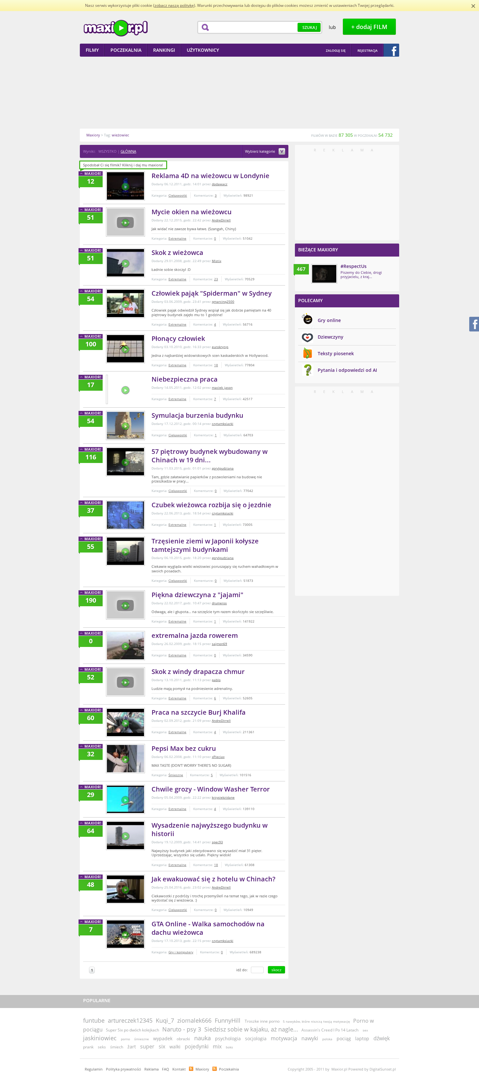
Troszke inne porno (262, 1021)
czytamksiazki (222, 423)
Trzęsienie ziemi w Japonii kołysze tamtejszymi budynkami (205, 545)
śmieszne (141, 1039)
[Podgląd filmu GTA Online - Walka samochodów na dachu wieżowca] (125, 934)
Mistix (216, 261)
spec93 (217, 842)
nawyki (309, 1038)
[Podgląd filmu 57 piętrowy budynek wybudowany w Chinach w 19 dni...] (125, 461)
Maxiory (202, 1069)
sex (365, 1030)
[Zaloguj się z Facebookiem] (391, 50)
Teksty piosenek (336, 353)
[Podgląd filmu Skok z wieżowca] (125, 262)
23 (216, 279)
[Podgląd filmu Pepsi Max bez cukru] (125, 758)
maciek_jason (222, 387)
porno (125, 1039)
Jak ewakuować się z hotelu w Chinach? (213, 879)
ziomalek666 (194, 1020)
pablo (216, 680)
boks (229, 1047)
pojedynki (197, 1046)
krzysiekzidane (223, 797)
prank (88, 1047)
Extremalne (177, 238)
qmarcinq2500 (223, 301)
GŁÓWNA (128, 151)
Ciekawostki (177, 195)
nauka (202, 1038)
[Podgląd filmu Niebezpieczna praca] (107, 389)
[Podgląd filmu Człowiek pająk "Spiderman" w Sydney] (125, 303)
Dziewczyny (330, 337)
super (147, 1046)
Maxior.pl (115, 28)
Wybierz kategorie (260, 151)
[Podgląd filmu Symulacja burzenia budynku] (125, 425)
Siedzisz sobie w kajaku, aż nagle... (251, 1029)
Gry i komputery (180, 952)
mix (217, 1046)
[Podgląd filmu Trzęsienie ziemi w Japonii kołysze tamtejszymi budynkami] (125, 551)
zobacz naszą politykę (174, 5)
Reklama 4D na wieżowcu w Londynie (210, 175)
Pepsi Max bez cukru (184, 748)
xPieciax (218, 756)
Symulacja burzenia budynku (197, 415)
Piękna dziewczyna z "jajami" (197, 594)
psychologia (228, 1038)
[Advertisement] (239, 92)
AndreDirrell (221, 220)
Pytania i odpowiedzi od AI (347, 370)
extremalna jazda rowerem (195, 635)
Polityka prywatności (123, 1069)
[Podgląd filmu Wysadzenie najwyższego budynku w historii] (125, 835)
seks (102, 1047)
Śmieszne (175, 775)
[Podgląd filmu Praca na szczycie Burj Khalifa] (125, 722)
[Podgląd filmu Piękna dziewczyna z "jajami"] (125, 605)
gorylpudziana (223, 468)
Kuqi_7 (165, 1020)
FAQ (165, 1069)
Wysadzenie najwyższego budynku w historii (210, 829)
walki (175, 1047)
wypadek (162, 1038)
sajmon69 (219, 643)
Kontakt (179, 1069)
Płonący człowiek (178, 338)
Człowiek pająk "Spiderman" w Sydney (212, 293)
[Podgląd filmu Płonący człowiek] (125, 348)
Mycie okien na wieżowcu (192, 211)
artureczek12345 (130, 1020)
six (162, 1046)
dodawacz (219, 184)
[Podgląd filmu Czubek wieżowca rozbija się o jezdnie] (125, 515)
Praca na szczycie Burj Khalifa (199, 712)
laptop (362, 1038)
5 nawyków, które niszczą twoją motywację (316, 1021)
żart (131, 1047)
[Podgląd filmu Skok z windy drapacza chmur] (125, 681)
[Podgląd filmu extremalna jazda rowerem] (125, 645)
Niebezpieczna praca (185, 379)
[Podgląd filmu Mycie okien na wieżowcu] (125, 222)
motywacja (284, 1038)
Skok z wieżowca (177, 252)
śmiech (116, 1047)
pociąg (344, 1038)
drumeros (219, 603)
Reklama (151, 1069)
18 (216, 365)
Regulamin (94, 1069)
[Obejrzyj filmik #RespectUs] (324, 274)
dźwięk (381, 1038)
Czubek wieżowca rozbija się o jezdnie (211, 504)
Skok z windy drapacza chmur (198, 671)
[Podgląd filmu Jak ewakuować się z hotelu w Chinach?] (125, 889)
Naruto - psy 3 (181, 1029)
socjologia (256, 1038)
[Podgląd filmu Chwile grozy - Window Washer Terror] (125, 799)
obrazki (183, 1039)
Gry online (329, 320)
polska (327, 1039)
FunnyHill (227, 1020)
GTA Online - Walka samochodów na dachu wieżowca (208, 928)
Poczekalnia (229, 1069)
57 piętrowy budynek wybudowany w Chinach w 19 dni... (210, 455)
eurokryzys (220, 346)
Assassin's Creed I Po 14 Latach (329, 1030)
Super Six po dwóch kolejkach (132, 1030)
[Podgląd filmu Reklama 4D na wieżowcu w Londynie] (125, 186)
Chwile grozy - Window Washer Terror (211, 789)
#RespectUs (354, 266)
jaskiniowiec (100, 1038)
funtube (94, 1020)
